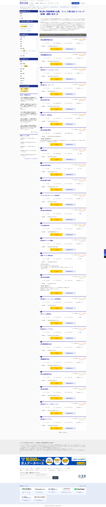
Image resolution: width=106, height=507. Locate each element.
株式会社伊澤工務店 (46, 165)
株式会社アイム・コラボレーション (50, 404)
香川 (21, 53)
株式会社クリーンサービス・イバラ (50, 70)
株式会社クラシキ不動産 (47, 240)
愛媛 (24, 53)
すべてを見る (34, 132)
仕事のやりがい (31, 24)
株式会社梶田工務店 (46, 180)
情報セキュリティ (61, 470)
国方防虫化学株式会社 (46, 210)
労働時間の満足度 (24, 24)
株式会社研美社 (44, 389)
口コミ (32, 3)
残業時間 (29, 30)
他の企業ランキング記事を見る (31, 158)
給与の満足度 (23, 28)
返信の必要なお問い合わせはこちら (41, 474)
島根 (30, 50)
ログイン (83, 3)
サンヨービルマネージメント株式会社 (50, 195)
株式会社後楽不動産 (46, 130)
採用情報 (84, 486)
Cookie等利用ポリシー (53, 470)
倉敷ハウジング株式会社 (47, 255)
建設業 (22, 66)
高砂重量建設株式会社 (46, 55)
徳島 (35, 50)
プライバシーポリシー (43, 470)
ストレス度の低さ (24, 91)
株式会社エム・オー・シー (47, 85)
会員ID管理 (38, 468)
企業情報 (36, 470)
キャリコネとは (44, 468)
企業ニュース (32, 468)
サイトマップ (67, 470)
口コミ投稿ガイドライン (58, 468)
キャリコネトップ (23, 468)
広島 (21, 50)
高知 (27, 53)
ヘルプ (65, 468)
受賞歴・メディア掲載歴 (24, 470)
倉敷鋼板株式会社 (45, 359)
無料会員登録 (76, 3)
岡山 (21, 88)
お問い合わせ (32, 470)
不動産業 (25, 88)
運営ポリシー (50, 468)
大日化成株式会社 (45, 225)
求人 (38, 3)
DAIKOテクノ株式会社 (46, 115)
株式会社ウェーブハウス (47, 329)
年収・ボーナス (23, 30)
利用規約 (68, 468)
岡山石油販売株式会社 (46, 374)
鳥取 (32, 50)
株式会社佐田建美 (45, 277)
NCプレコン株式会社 (46, 314)
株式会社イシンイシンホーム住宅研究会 (51, 299)
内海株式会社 (44, 150)
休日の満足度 (30, 26)
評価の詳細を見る (69, 49)
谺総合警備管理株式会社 (47, 40)
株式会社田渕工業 (45, 100)
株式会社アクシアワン (46, 419)
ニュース (44, 3)
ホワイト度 (29, 28)
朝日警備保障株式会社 (46, 344)
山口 (27, 50)
